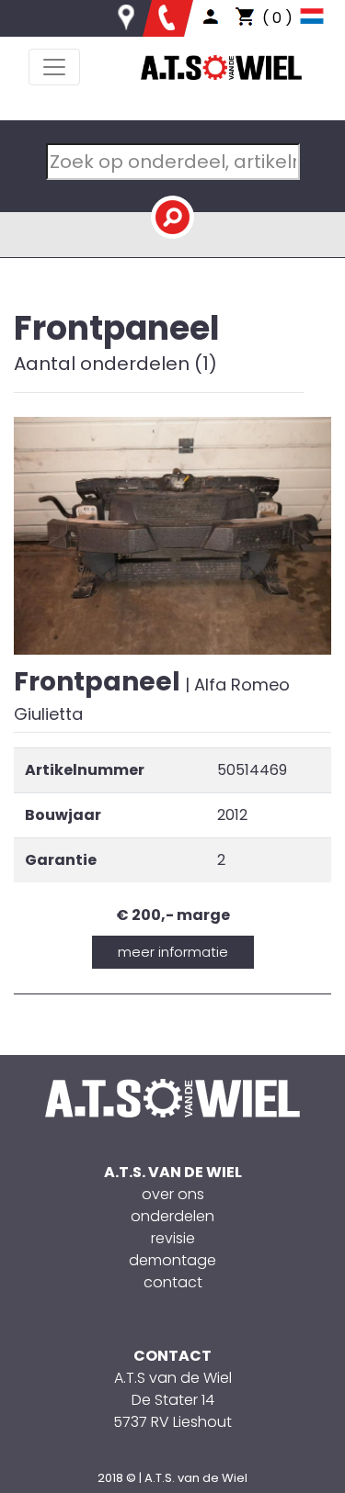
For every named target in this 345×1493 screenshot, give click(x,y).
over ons (173, 1194)
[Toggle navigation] (54, 67)
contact (173, 1282)
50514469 (252, 769)
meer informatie (173, 951)
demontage (172, 1260)
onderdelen (172, 1216)
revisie (173, 1238)
